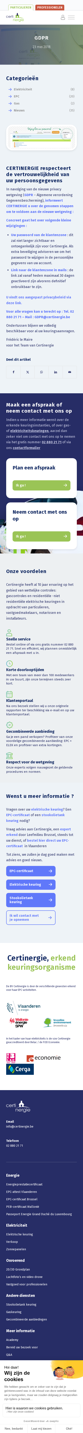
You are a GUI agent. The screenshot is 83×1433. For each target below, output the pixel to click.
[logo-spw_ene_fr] (18, 1022)
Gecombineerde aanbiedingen (26, 1319)
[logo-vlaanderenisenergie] (23, 1007)
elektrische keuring (47, 809)
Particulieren (20, 7)
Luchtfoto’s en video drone (24, 1277)
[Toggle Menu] (56, 17)
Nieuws (19, 110)
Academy (12, 1340)
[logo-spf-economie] (43, 1058)
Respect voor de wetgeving (30, 762)
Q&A (9, 1355)
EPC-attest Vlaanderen (21, 1192)
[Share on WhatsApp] (42, 372)
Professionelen (49, 7)
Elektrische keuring (19, 1234)
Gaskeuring (13, 1312)
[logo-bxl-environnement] (57, 1022)
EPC (16, 96)
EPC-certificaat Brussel (21, 1199)
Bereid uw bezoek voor (22, 1347)
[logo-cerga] (20, 1069)
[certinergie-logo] (34, 17)
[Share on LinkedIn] (56, 372)
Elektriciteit (23, 89)
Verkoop (12, 1242)
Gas (17, 103)
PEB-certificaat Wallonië (22, 1207)
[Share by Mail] (70, 372)
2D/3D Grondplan (18, 1269)
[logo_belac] (11, 1058)
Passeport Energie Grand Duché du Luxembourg (39, 1214)
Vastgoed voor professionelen (26, 1284)
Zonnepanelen (16, 1249)
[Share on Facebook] (13, 372)
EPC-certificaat (18, 815)
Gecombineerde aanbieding (30, 731)
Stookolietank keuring (21, 1304)
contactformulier (26, 448)
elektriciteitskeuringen (29, 431)
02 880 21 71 (52, 442)
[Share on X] (27, 372)
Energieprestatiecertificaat (24, 1184)
